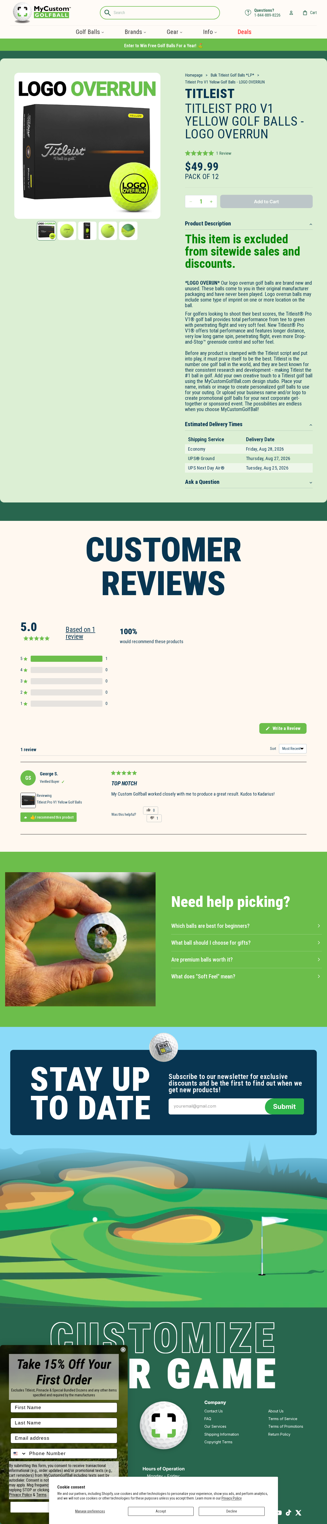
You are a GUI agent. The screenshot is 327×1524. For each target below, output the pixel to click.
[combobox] (19, 1453)
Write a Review (282, 730)
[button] (208, 153)
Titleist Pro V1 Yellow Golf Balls (59, 802)
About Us (276, 1411)
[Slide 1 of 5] (46, 231)
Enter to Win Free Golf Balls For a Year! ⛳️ (163, 45)
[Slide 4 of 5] (108, 231)
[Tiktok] (288, 1512)
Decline (231, 1511)
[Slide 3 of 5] (87, 231)
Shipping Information (221, 1434)
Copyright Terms (218, 1442)
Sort (273, 749)
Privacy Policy (231, 1498)
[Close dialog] (123, 1349)
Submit (284, 1106)
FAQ (207, 1419)
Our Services (215, 1426)
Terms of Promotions (285, 1426)
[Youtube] (278, 1512)
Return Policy (279, 1434)
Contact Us (213, 1411)
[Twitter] (298, 1512)
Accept (161, 1511)
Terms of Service (282, 1419)
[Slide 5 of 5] (128, 231)
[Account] (291, 12)
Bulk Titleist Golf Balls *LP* (232, 75)
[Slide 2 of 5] (67, 231)
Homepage (194, 75)
